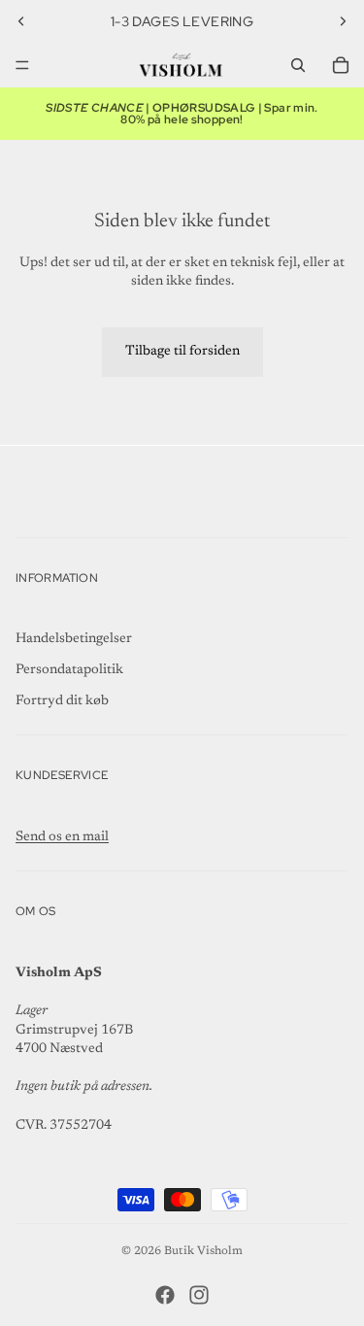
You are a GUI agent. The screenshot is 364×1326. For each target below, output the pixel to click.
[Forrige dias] (21, 21)
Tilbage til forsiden (182, 351)
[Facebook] (165, 1295)
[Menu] (22, 65)
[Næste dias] (342, 21)
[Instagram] (199, 1295)
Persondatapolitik (69, 670)
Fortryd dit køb (62, 701)
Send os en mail (62, 837)
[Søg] (298, 65)
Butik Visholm (203, 1251)
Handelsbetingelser (74, 639)
